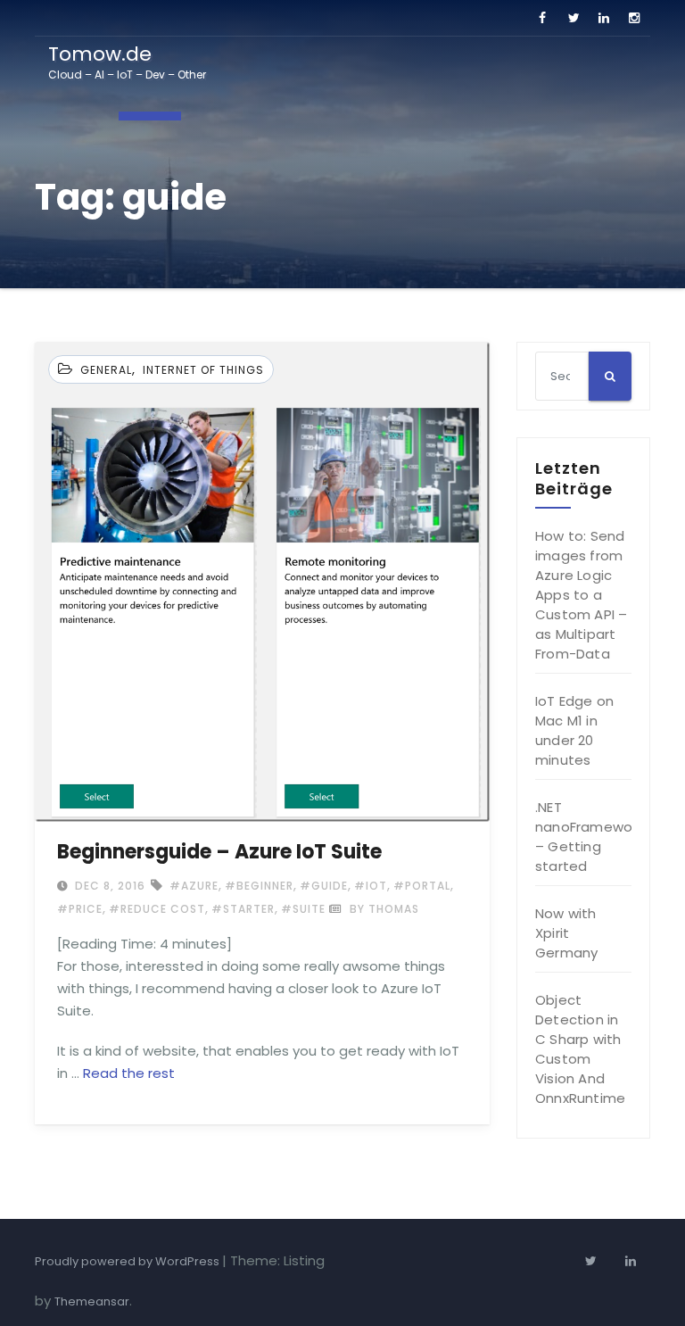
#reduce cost (157, 908)
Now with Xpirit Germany (566, 933)
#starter (243, 908)
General (106, 369)
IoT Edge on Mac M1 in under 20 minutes (574, 730)
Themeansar (91, 1301)
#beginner (259, 885)
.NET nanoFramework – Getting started (589, 836)
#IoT (370, 885)
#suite (303, 908)
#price (80, 908)
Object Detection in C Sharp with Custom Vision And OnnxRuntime (580, 1048)
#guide (324, 885)
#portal (421, 885)
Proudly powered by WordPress (128, 1261)
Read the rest (129, 1073)
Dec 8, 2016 (108, 885)
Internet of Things (203, 369)
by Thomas (382, 908)
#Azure (194, 885)
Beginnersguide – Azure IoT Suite (219, 852)
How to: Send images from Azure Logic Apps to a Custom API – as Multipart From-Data (581, 594)
